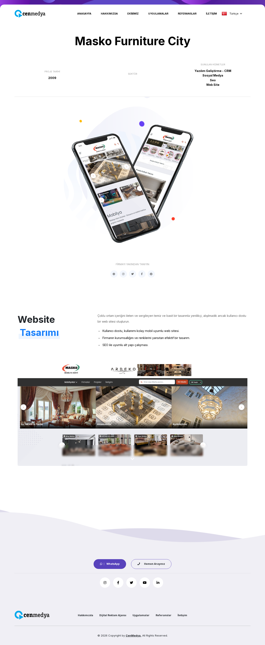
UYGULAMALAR (158, 13)
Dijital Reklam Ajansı (112, 615)
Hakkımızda (109, 13)
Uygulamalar (140, 615)
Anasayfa (84, 13)
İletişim (211, 13)
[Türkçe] (224, 13)
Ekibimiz (133, 13)
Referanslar (187, 13)
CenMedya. (133, 635)
